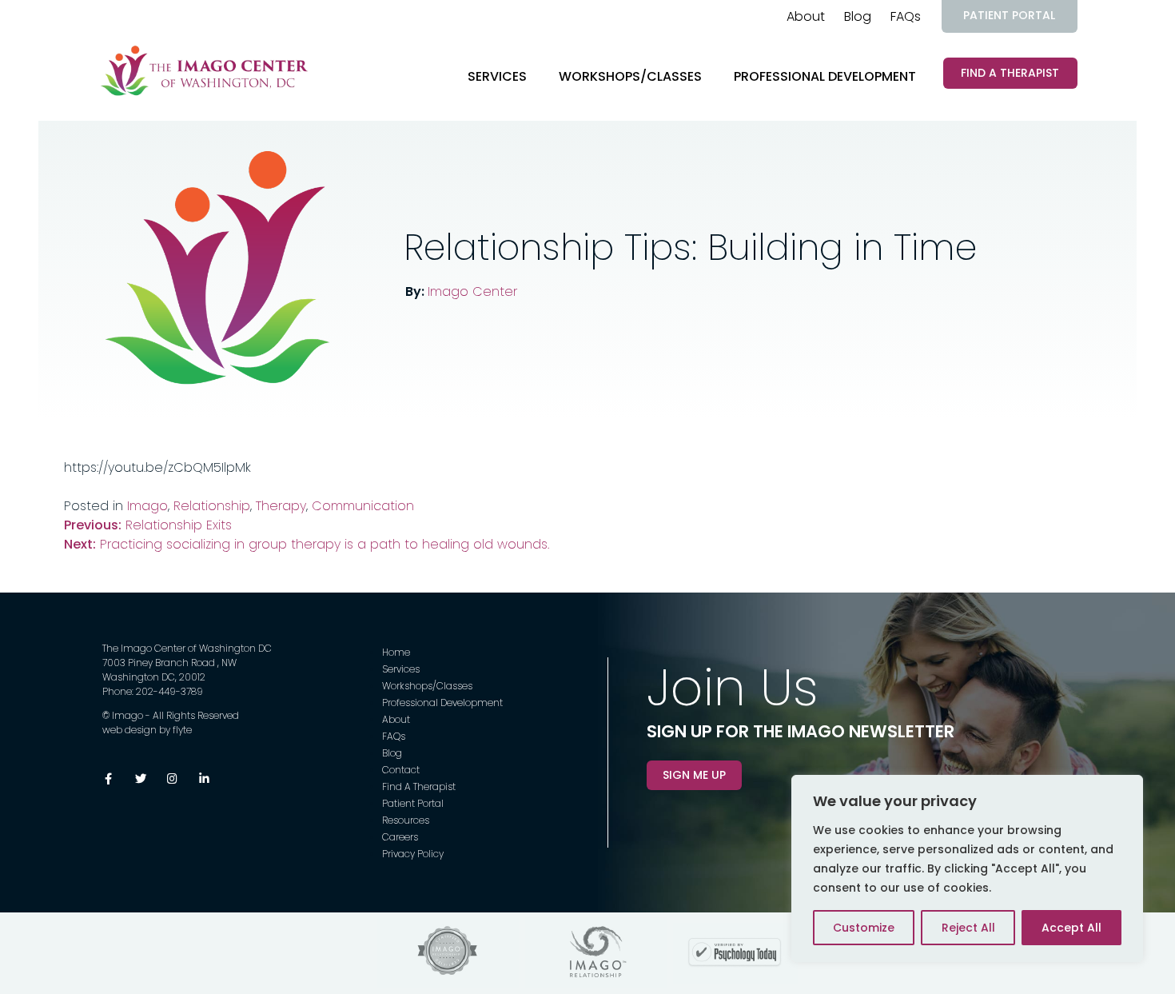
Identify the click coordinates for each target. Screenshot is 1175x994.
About (806, 16)
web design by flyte (147, 730)
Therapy (281, 506)
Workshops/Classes (630, 76)
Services (497, 76)
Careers (400, 837)
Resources (405, 820)
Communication (363, 506)
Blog (857, 16)
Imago (147, 506)
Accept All (1071, 928)
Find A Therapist (1010, 73)
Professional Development (825, 76)
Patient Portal (1009, 15)
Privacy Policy (413, 853)
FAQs (905, 16)
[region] (967, 868)
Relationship (211, 506)
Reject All (968, 928)
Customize (863, 928)
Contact (401, 769)
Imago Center (472, 291)
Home (396, 652)
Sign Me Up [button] (694, 775)
